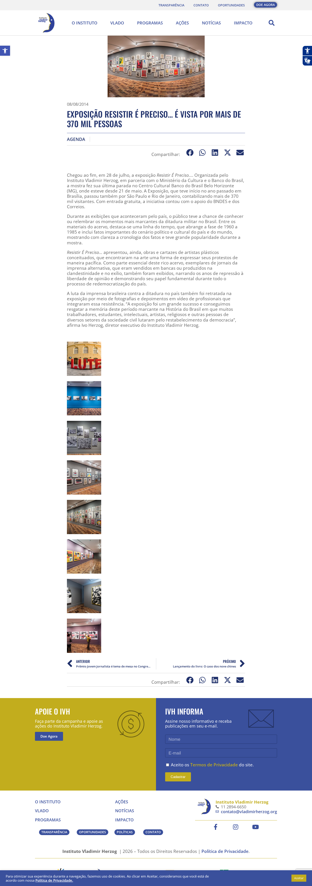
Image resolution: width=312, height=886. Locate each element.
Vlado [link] (117, 23)
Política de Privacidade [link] (225, 851)
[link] (5, 51)
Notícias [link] (211, 23)
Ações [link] (182, 23)
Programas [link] (150, 23)
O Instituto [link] (84, 23)
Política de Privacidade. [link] (54, 880)
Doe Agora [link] (49, 736)
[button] (271, 22)
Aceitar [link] (299, 878)
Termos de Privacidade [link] (214, 765)
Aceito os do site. (212, 765)
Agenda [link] (76, 139)
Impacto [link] (243, 23)
